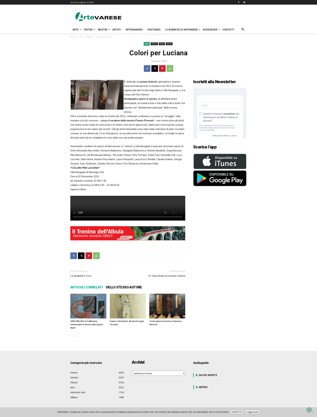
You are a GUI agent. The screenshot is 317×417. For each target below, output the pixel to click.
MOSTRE (102, 29)
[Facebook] (238, 2)
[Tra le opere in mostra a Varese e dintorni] (167, 306)
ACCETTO (237, 412)
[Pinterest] (162, 68)
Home (73, 36)
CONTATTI (228, 29)
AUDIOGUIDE (210, 29)
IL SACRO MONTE (206, 375)
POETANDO (153, 29)
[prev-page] (72, 334)
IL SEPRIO (202, 387)
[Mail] (244, 2)
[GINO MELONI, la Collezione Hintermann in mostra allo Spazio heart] (88, 306)
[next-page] (78, 334)
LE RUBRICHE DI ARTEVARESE (181, 29)
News (162, 44)
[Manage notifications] (309, 409)
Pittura (89, 36)
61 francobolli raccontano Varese (166, 275)
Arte (81, 36)
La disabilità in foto (80, 275)
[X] (154, 68)
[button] (243, 29)
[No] (313, 412)
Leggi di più (252, 412)
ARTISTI (116, 29)
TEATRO (88, 29)
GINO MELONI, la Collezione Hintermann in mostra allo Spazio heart (86, 324)
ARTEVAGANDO (134, 29)
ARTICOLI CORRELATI (86, 287)
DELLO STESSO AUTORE (124, 287)
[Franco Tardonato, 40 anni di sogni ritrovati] (128, 306)
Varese (169, 44)
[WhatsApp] (170, 68)
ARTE (75, 29)
